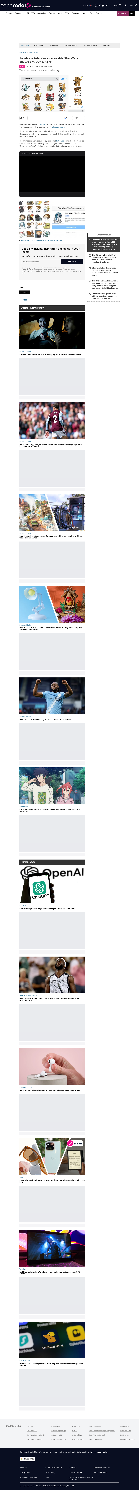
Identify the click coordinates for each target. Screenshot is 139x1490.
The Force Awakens (57, 127)
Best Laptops (55, 1426)
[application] (52, 174)
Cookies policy (50, 1473)
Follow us (69, 118)
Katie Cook (60, 141)
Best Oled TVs (77, 1435)
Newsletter (80, 118)
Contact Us (73, 1468)
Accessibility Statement (28, 1477)
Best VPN (106, 45)
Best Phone (76, 1426)
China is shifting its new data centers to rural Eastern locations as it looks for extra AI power (105, 271)
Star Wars (43, 124)
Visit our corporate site (98, 1452)
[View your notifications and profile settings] (125, 5)
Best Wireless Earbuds (97, 1435)
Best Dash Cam (125, 1431)
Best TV (74, 1431)
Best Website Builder (34, 1439)
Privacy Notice (26, 270)
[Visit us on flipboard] (106, 5)
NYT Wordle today (90, 45)
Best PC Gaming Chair (58, 1439)
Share (25, 118)
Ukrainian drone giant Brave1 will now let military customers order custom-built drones (104, 296)
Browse (99, 13)
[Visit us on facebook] (96, 5)
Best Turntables (95, 1426)
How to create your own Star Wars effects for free (41, 240)
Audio (60, 13)
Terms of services (47, 268)
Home (84, 13)
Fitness (52, 13)
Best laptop (54, 45)
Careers (47, 1477)
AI (28, 13)
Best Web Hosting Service (36, 1435)
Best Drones (124, 1435)
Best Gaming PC (56, 1435)
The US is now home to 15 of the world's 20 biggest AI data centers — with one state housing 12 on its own (104, 258)
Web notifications (100, 1473)
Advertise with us (76, 1473)
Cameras (75, 13)
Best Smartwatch (78, 1439)
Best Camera (124, 1426)
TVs (33, 13)
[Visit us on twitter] (99, 5)
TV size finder (38, 45)
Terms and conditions (102, 1468)
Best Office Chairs (95, 1439)
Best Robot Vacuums (127, 1439)
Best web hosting (71, 45)
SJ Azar (30, 66)
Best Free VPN (32, 1431)
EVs (91, 13)
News (22, 66)
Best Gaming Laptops (58, 1431)
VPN (67, 13)
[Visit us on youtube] (103, 5)
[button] (134, 5)
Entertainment (34, 53)
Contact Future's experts (53, 1468)
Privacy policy (25, 1473)
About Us (23, 1468)
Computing (19, 13)
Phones (9, 13)
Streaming (41, 13)
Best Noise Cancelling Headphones (102, 1431)
